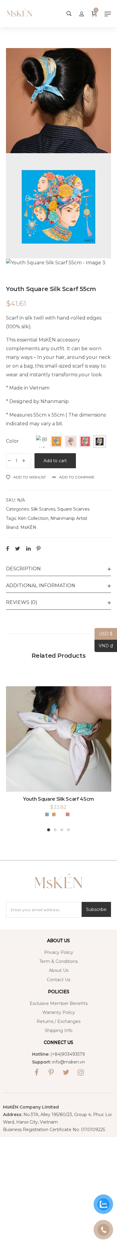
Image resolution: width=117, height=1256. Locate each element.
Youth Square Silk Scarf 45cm (58, 799)
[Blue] (42, 441)
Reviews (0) (21, 602)
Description (23, 569)
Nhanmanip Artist (68, 518)
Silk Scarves (43, 509)
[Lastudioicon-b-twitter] (66, 1072)
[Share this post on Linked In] (28, 548)
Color (12, 441)
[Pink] (71, 441)
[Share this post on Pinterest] (38, 548)
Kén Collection (33, 518)
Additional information (40, 585)
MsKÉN (28, 527)
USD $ (103, 634)
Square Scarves (73, 509)
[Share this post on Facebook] (7, 548)
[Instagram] (80, 1072)
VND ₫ (103, 646)
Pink (60, 814)
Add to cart (55, 460)
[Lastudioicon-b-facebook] (36, 1072)
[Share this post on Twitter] (17, 548)
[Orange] (56, 441)
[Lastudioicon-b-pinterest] (51, 1072)
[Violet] (99, 441)
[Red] (85, 441)
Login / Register (82, 13)
